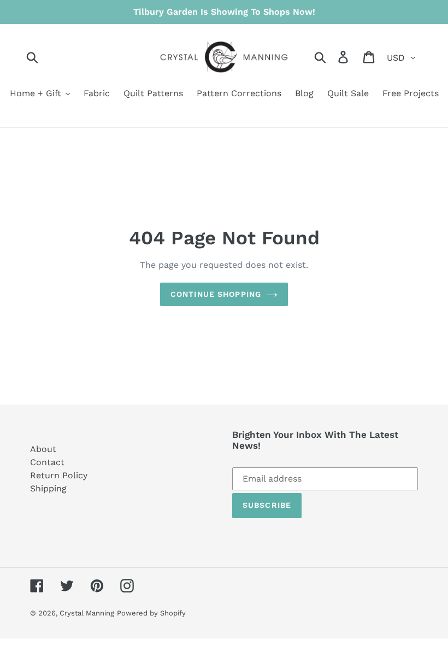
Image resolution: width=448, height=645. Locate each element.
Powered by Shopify (151, 613)
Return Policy (58, 475)
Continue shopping (215, 294)
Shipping (48, 488)
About (43, 449)
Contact (47, 462)
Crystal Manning (87, 613)
